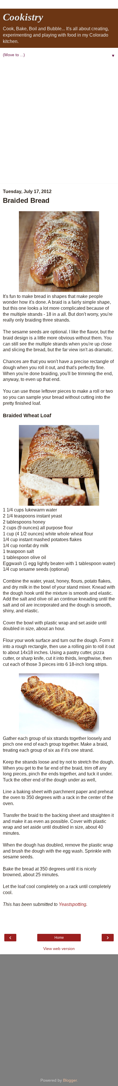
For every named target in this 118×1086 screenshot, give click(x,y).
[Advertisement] (59, 121)
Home (59, 938)
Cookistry (23, 17)
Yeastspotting (72, 904)
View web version (59, 948)
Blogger (70, 1080)
